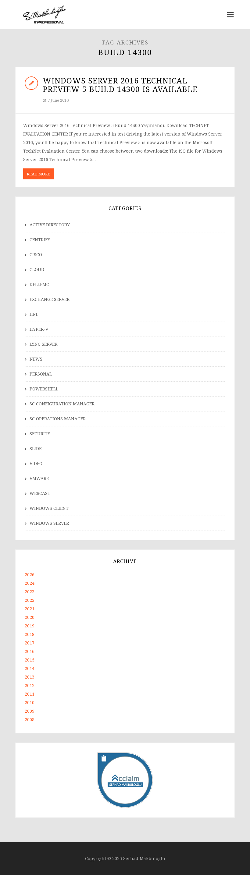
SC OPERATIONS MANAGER (58, 419)
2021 (29, 609)
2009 (29, 711)
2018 (29, 634)
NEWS (36, 359)
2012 (29, 685)
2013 (29, 677)
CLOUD (37, 269)
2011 (29, 694)
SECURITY (40, 433)
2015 (29, 660)
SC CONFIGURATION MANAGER (62, 404)
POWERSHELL (44, 389)
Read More (38, 174)
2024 (29, 583)
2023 (29, 592)
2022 (29, 600)
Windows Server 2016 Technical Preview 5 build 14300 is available (120, 84)
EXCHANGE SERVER (50, 299)
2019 (29, 626)
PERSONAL (41, 374)
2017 (29, 643)
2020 (29, 617)
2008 (29, 719)
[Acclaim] (125, 779)
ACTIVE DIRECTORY (50, 225)
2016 (29, 651)
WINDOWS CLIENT (49, 508)
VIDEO (36, 463)
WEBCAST (40, 493)
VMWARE (39, 478)
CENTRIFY (40, 239)
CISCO (36, 254)
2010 (29, 702)
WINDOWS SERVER (49, 523)
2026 (29, 574)
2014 (29, 668)
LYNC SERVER (43, 344)
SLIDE (35, 448)
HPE (34, 314)
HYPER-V (39, 329)
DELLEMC (39, 284)
